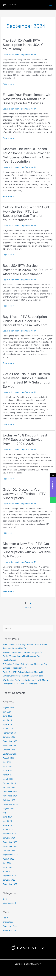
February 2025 (9, 783)
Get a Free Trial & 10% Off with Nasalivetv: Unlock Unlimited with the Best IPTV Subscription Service (27, 380)
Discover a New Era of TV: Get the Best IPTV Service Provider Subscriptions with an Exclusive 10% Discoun (27, 550)
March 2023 (8, 871)
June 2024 (7, 817)
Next (28, 607)
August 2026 (8, 708)
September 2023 (10, 855)
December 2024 (10, 792)
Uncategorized (9, 903)
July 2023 (7, 863)
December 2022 (10, 884)
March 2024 (8, 829)
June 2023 (7, 867)
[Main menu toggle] (50, 4)
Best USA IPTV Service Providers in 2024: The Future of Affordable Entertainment (28, 270)
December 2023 (10, 842)
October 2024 (9, 800)
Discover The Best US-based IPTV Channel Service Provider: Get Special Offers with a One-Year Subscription (27, 155)
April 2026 (7, 724)
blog (22, 55)
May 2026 (7, 720)
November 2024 (10, 796)
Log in (5, 918)
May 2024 (7, 821)
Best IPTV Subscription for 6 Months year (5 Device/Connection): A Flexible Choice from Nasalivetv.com (22, 656)
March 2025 (8, 779)
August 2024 (8, 808)
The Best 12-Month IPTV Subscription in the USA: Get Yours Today (25, 44)
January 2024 (9, 838)
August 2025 (8, 758)
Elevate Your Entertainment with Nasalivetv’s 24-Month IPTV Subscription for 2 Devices (27, 99)
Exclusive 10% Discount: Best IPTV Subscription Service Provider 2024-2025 (25, 439)
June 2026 (7, 716)
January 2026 (9, 737)
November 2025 (10, 745)
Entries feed (8, 922)
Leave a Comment (11, 55)
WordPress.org (9, 930)
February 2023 (9, 876)
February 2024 (9, 834)
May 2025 (7, 771)
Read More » (8, 84)
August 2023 (8, 859)
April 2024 (7, 825)
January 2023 (9, 880)
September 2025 (10, 754)
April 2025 (7, 775)
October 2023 (9, 850)
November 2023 (10, 846)
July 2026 (7, 712)
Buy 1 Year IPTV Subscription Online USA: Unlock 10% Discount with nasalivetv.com (25, 321)
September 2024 (10, 804)
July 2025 (7, 762)
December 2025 (10, 741)
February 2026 (9, 733)
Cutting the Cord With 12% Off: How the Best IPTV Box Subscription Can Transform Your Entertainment (26, 213)
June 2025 (7, 766)
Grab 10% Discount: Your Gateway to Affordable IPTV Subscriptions (24, 494)
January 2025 (9, 787)
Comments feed (10, 926)
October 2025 (9, 750)
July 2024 (7, 812)
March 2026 (8, 729)
